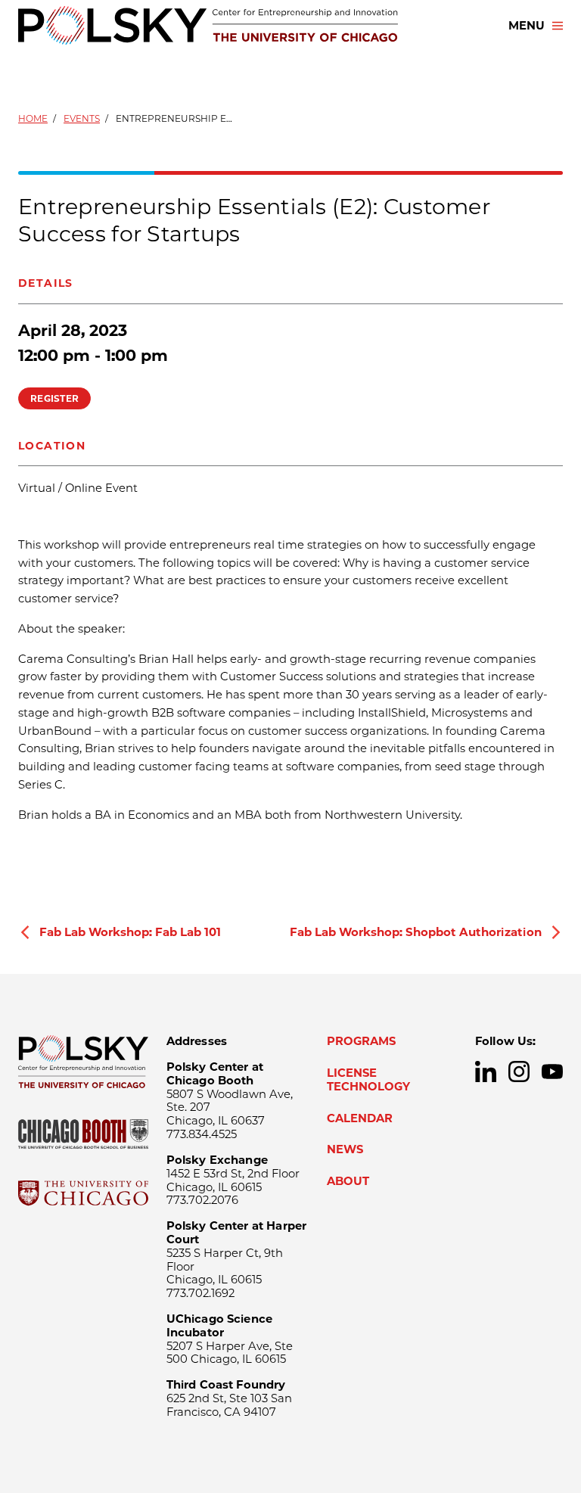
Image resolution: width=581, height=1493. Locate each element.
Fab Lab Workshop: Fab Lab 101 (130, 932)
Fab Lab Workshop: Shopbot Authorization (416, 932)
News (345, 1149)
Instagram (519, 1071)
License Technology (368, 1079)
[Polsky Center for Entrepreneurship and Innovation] (208, 25)
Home (33, 118)
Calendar (360, 1118)
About (348, 1181)
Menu (526, 26)
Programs (361, 1041)
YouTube (552, 1071)
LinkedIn (485, 1071)
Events (82, 118)
